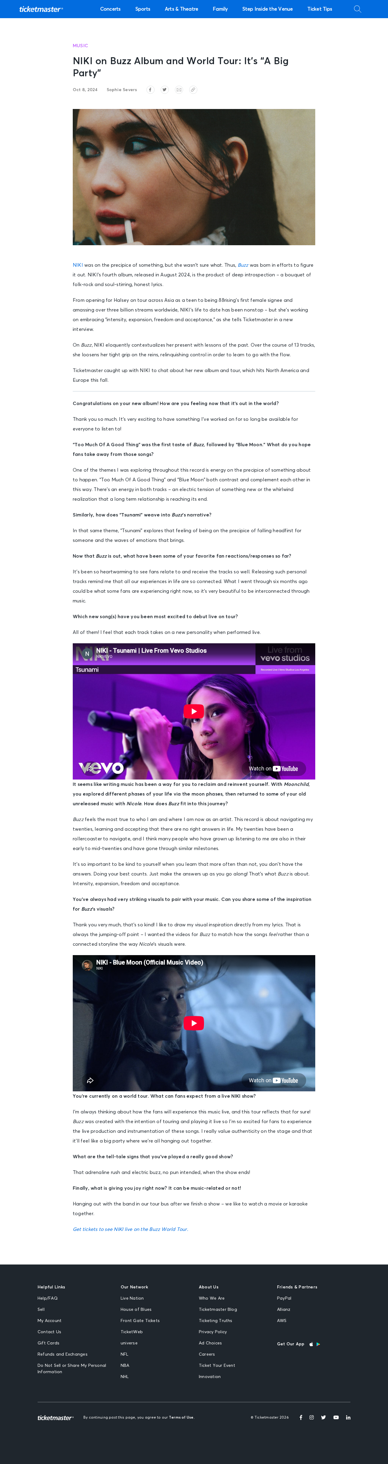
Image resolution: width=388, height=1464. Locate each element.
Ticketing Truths (215, 1321)
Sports (142, 9)
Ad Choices (210, 1343)
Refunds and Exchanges (63, 1354)
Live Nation (132, 1298)
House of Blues (136, 1309)
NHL (125, 1377)
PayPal (284, 1298)
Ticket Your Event (217, 1365)
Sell (41, 1309)
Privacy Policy (213, 1332)
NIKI (78, 265)
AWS (282, 1321)
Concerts (110, 9)
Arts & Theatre (181, 9)
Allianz (284, 1309)
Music (80, 45)
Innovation (210, 1377)
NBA (125, 1365)
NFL (125, 1354)
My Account (50, 1321)
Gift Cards (48, 1343)
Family (220, 9)
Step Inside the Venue (267, 9)
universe (129, 1343)
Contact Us (49, 1332)
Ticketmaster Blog (218, 1309)
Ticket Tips (319, 9)
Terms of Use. (182, 1417)
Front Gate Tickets (140, 1321)
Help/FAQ (48, 1298)
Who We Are (212, 1298)
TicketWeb (132, 1332)
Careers (207, 1354)
